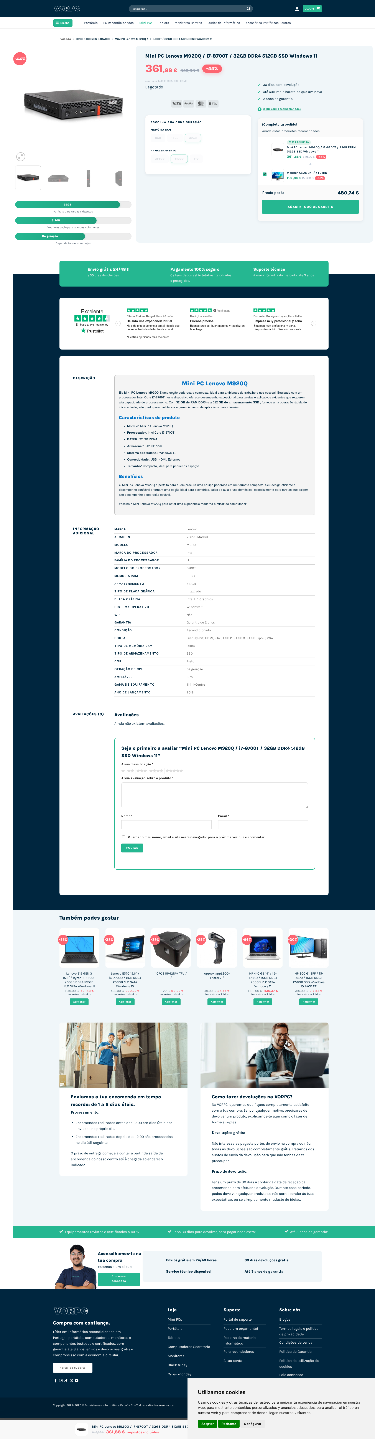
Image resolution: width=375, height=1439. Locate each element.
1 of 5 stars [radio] (122, 771)
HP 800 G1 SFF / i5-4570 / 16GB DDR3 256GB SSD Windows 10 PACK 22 (309, 979)
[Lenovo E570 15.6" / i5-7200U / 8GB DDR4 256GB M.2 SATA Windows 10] (125, 948)
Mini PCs (146, 23)
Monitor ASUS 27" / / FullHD (307, 173)
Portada (65, 39)
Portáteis (91, 23)
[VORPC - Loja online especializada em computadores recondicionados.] (67, 8)
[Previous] (23, 104)
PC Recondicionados (118, 23)
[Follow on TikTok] (66, 1381)
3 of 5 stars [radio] (141, 771)
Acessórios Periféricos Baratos (268, 23)
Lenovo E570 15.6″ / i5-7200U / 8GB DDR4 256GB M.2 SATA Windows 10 (125, 979)
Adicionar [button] (79, 1001)
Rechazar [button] (229, 1424)
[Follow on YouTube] (76, 1381)
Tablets (163, 23)
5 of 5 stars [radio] (173, 771)
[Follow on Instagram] (60, 1381)
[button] (297, 8)
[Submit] (249, 8)
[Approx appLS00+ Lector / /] (217, 948)
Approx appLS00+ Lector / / (217, 975)
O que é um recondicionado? (280, 109)
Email (223, 816)
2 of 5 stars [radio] (130, 771)
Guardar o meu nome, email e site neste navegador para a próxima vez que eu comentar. (196, 837)
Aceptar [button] (207, 1424)
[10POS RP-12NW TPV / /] (171, 948)
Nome (126, 816)
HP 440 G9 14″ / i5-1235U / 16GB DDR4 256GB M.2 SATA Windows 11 (263, 979)
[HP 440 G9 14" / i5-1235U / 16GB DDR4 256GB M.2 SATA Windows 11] (263, 948)
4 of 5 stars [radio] (155, 771)
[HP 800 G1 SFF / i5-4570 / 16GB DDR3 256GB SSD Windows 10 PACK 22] (309, 948)
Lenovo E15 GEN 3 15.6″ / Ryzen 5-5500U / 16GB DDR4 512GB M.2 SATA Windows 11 (79, 979)
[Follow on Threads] (71, 1381)
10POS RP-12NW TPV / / (171, 975)
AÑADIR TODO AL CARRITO (311, 207)
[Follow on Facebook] (55, 1381)
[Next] (124, 104)
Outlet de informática (224, 23)
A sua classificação (137, 764)
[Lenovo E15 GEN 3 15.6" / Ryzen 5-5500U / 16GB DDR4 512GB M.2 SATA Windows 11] (79, 948)
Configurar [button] (252, 1424)
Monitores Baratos (188, 23)
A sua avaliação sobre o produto (147, 778)
